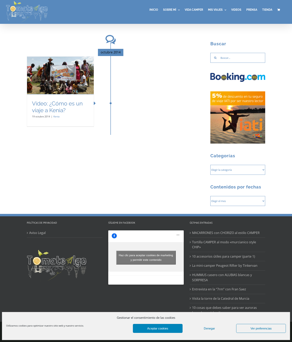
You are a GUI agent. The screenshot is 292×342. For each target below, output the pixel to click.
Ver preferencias (261, 328)
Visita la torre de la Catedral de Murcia (220, 298)
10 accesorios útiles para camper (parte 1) (223, 256)
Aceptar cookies (157, 328)
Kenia (56, 116)
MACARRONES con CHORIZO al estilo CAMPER (226, 233)
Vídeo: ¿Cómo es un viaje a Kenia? (57, 107)
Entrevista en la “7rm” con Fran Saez (219, 289)
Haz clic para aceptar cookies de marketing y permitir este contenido (146, 257)
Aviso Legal (37, 233)
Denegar (209, 328)
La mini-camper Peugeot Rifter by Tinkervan (224, 265)
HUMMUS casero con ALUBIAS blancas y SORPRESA (222, 277)
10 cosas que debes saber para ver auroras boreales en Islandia (224, 310)
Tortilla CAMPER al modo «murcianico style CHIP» (224, 244)
